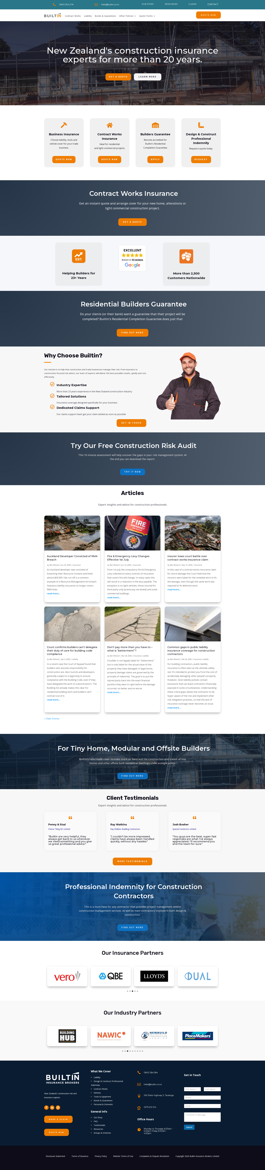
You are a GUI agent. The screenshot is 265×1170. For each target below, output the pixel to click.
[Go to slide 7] (137, 1051)
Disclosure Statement (55, 1156)
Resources (98, 1129)
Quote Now (208, 15)
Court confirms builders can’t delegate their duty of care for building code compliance (72, 651)
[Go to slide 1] (127, 991)
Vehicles (97, 1092)
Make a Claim (58, 1119)
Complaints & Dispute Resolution (154, 1156)
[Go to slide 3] (132, 991)
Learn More (148, 77)
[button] (132, 258)
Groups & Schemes (102, 1133)
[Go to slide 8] (140, 1051)
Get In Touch (131, 423)
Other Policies (126, 16)
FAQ (96, 1121)
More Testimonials (132, 861)
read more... (53, 593)
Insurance (76, 565)
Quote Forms (146, 16)
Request (201, 159)
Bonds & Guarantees (105, 16)
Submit (189, 1127)
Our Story (98, 1117)
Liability (88, 16)
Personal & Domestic (103, 1104)
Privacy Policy (101, 1156)
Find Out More (132, 333)
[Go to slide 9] (142, 1051)
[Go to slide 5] (137, 991)
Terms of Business (79, 1156)
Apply (155, 159)
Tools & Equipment (102, 1096)
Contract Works (73, 16)
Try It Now (132, 472)
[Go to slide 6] (135, 1051)
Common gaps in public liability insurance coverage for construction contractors (191, 651)
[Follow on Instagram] (58, 1107)
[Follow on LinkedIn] (52, 1107)
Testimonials (99, 1125)
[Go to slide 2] (130, 991)
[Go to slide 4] (135, 991)
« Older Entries (51, 718)
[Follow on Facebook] (46, 1107)
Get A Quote (118, 77)
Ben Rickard (54, 565)
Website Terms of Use (123, 1156)
